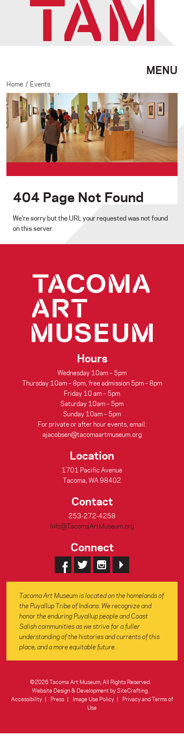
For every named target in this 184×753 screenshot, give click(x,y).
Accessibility (26, 698)
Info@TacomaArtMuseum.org (92, 526)
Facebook (63, 564)
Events (40, 84)
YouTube (121, 564)
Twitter (82, 564)
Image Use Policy (93, 698)
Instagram (101, 564)
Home (14, 84)
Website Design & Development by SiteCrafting (90, 690)
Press (57, 698)
